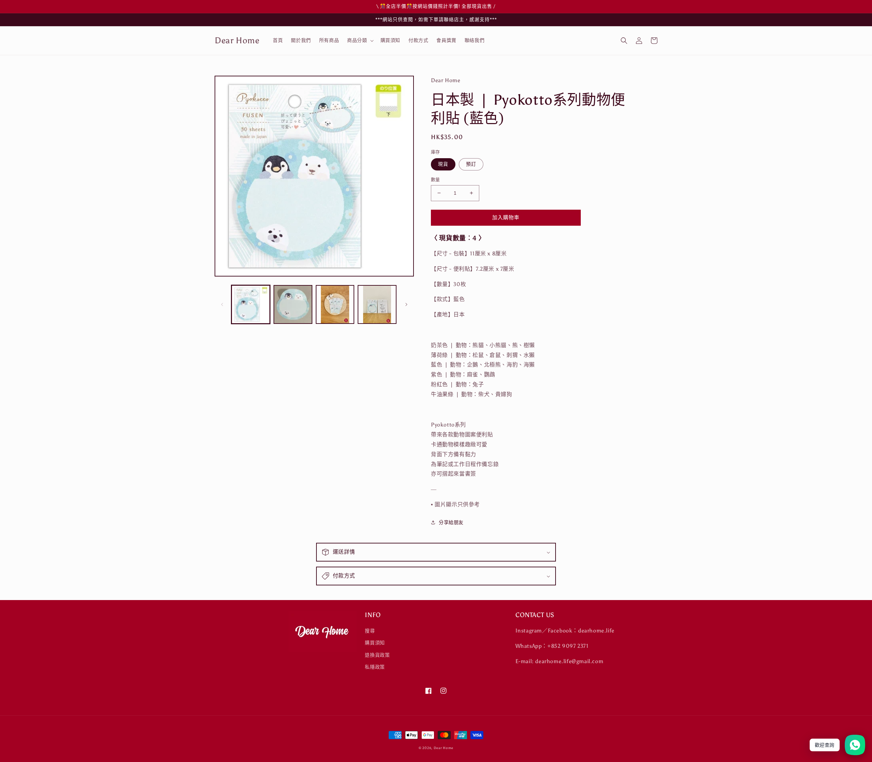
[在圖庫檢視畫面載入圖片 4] (377, 304)
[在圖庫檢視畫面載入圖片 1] (250, 304)
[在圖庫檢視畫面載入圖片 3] (335, 304)
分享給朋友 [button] (451, 522)
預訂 (471, 164)
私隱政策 (375, 667)
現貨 (443, 164)
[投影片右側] (406, 304)
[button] (359, 40)
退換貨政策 (377, 655)
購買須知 (375, 643)
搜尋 (370, 631)
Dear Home (443, 748)
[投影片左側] (222, 304)
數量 (435, 179)
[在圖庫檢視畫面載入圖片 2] (293, 304)
